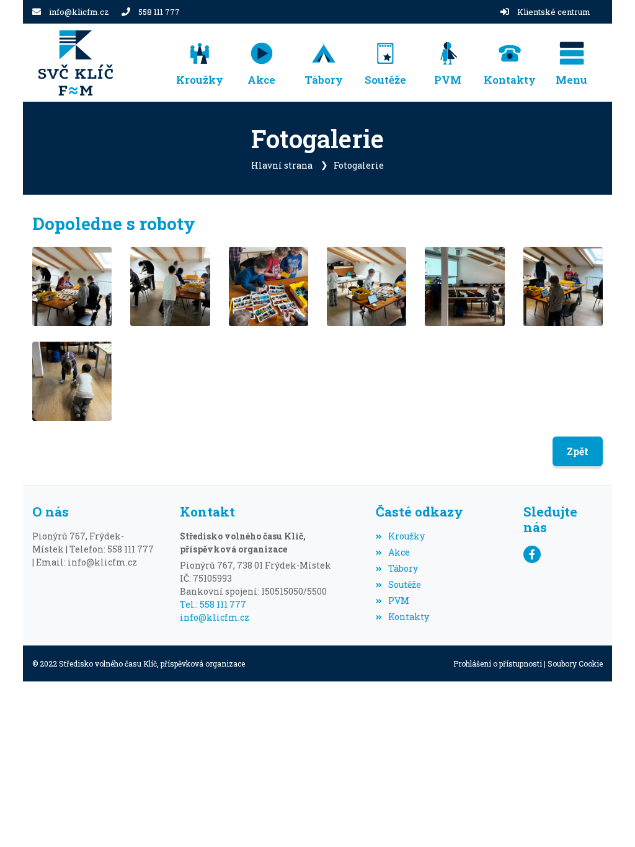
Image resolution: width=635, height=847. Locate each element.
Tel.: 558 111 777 (213, 604)
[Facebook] (532, 554)
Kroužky (406, 536)
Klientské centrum (553, 11)
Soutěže (404, 584)
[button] (572, 63)
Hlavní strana (282, 165)
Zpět (577, 451)
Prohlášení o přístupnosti (497, 663)
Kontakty (408, 617)
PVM (398, 600)
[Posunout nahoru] (607, 819)
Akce (399, 552)
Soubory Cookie (575, 663)
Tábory (403, 568)
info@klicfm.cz (79, 11)
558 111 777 (159, 11)
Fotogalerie (359, 165)
